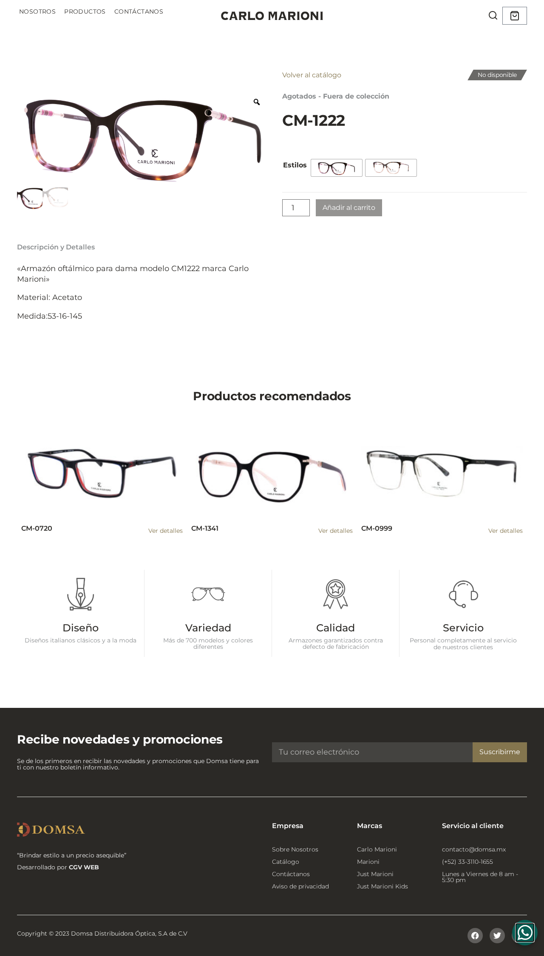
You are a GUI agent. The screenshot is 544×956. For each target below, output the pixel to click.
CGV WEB (84, 867)
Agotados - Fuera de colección (335, 96)
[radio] (336, 167)
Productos (85, 11)
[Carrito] (514, 16)
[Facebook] (475, 935)
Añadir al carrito (349, 208)
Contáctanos (138, 11)
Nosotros (37, 11)
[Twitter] (497, 935)
